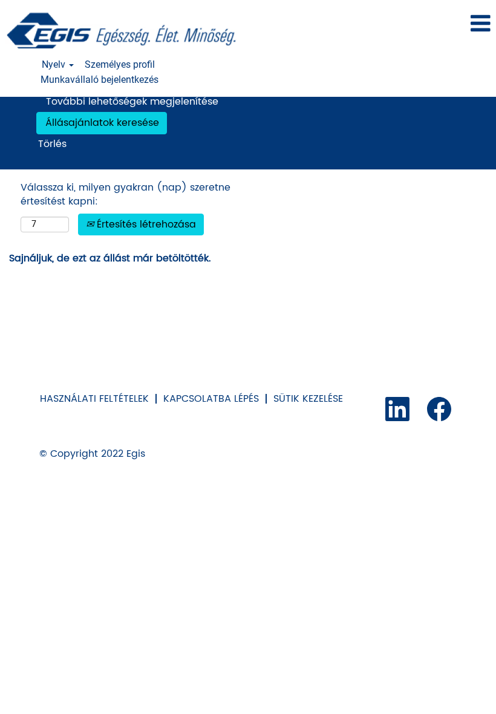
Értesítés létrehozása (145, 224)
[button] (413, 24)
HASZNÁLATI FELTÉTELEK (94, 399)
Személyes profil (120, 64)
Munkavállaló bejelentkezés (99, 79)
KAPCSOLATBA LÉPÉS (211, 399)
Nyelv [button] (55, 64)
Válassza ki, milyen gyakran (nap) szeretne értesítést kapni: (125, 195)
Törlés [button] (52, 144)
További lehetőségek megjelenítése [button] (132, 102)
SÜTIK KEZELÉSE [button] (308, 399)
